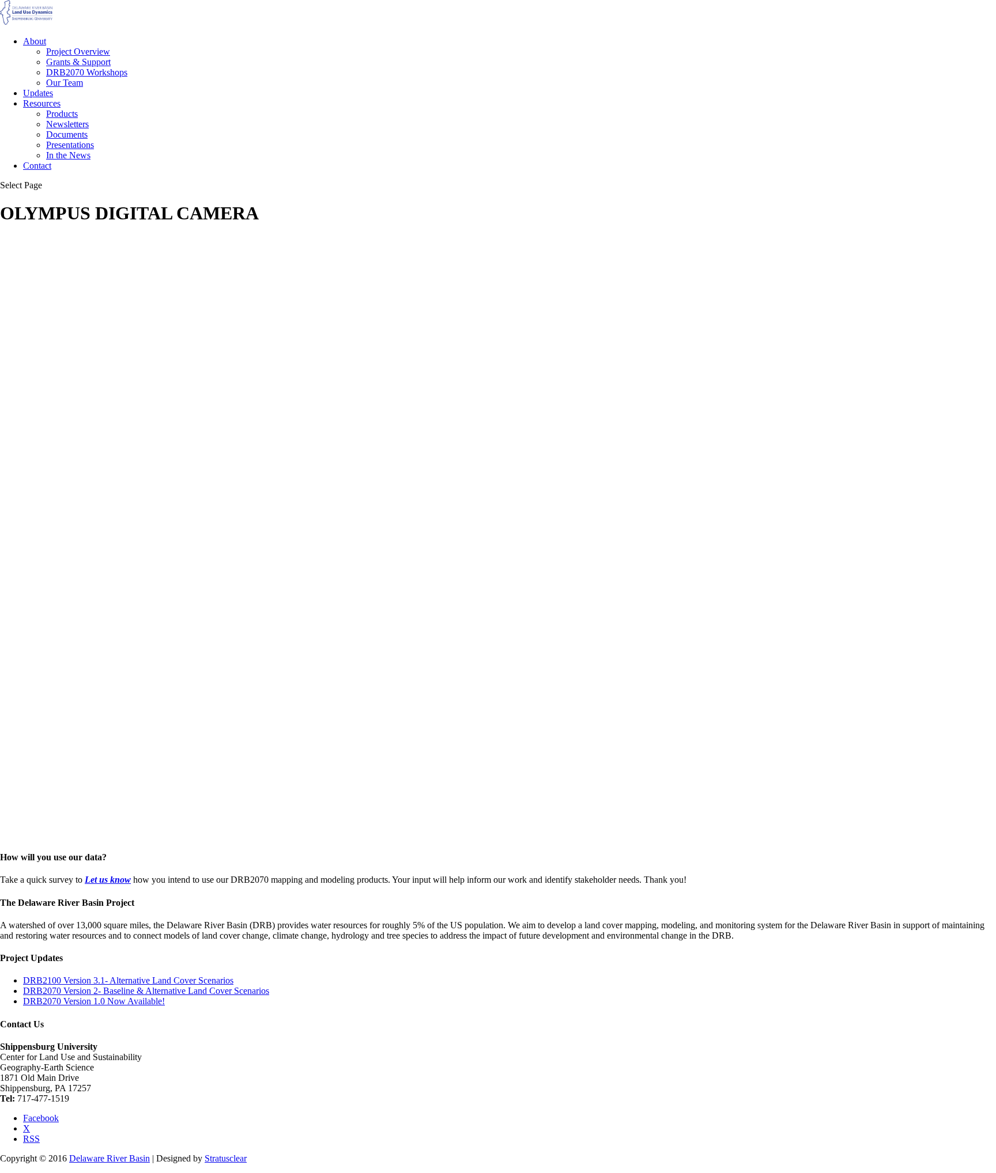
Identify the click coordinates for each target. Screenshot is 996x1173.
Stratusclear (226, 1158)
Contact (37, 165)
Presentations (70, 145)
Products (62, 114)
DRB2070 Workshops (86, 72)
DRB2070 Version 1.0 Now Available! (94, 1001)
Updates (38, 93)
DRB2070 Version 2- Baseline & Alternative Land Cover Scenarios (146, 991)
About (34, 41)
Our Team (64, 83)
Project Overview (78, 51)
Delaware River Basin (109, 1158)
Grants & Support (78, 62)
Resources (42, 103)
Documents (67, 134)
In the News (68, 155)
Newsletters (67, 124)
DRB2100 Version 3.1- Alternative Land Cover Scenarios (128, 980)
